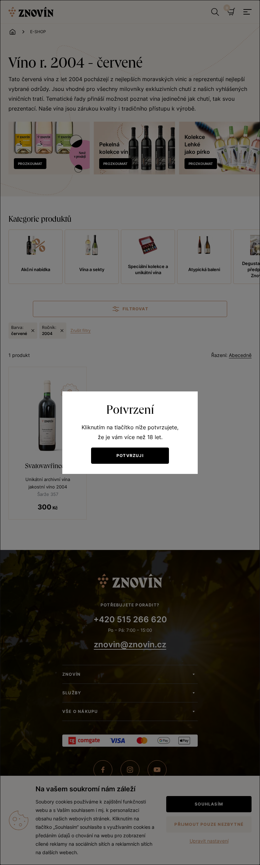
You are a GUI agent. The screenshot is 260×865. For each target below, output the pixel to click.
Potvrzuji (130, 455)
